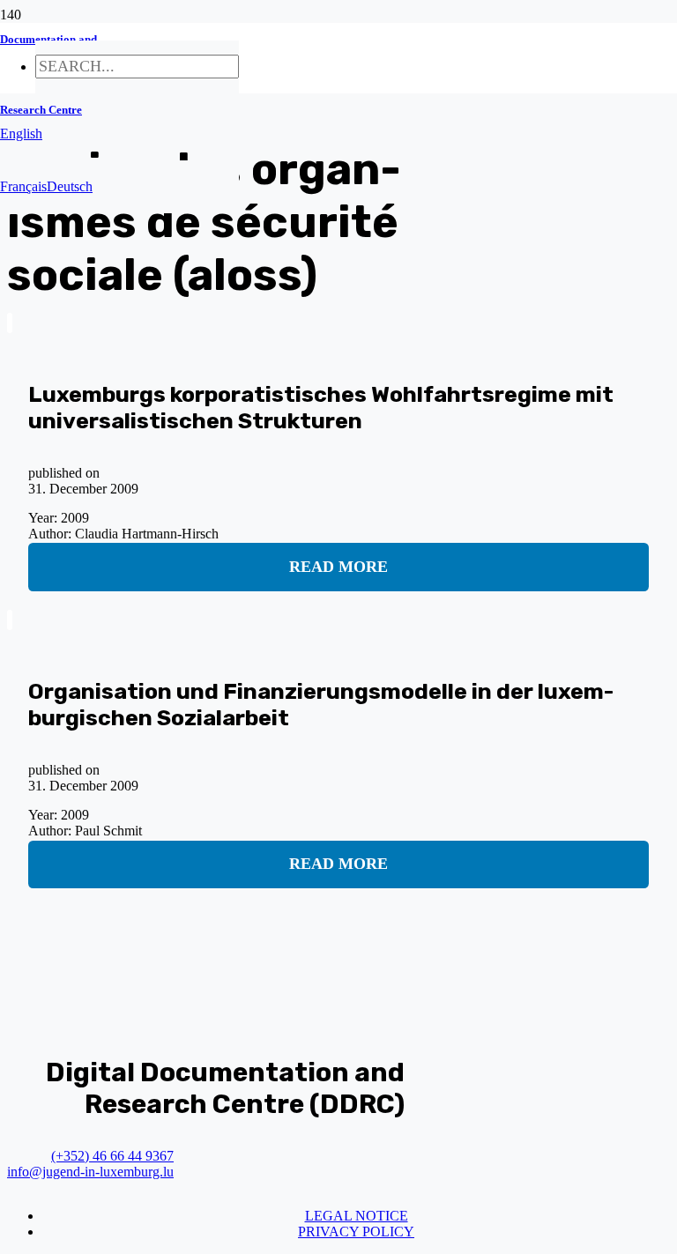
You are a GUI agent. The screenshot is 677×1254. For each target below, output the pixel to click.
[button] (21, 133)
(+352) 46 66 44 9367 (112, 1155)
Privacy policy (356, 1231)
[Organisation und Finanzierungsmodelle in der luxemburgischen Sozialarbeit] (9, 620)
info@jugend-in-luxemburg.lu (90, 1171)
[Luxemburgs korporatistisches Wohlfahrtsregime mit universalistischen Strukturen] (9, 323)
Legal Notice (356, 1215)
